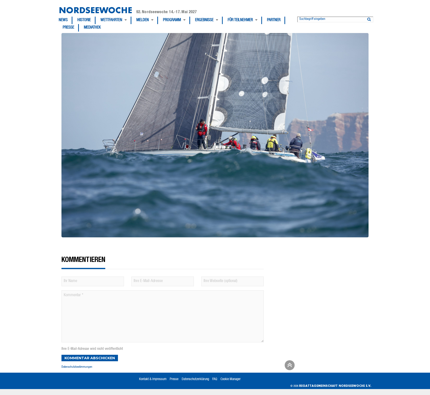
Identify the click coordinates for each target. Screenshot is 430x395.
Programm (172, 20)
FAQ (214, 379)
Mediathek (92, 28)
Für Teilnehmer (240, 20)
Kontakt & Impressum (152, 379)
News (63, 20)
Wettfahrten (111, 20)
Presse (68, 28)
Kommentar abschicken (89, 358)
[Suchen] (369, 18)
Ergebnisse (204, 20)
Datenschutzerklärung (195, 379)
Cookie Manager (230, 379)
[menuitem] (65, 20)
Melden (142, 20)
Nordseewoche (95, 10)
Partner (273, 20)
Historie (84, 20)
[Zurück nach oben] (289, 367)
